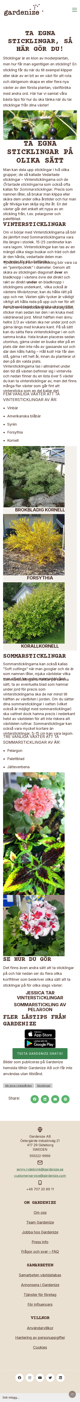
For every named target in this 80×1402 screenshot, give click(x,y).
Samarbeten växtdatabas (40, 1275)
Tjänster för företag (40, 1294)
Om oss (40, 1212)
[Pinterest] (65, 1099)
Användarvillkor (40, 1328)
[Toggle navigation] (74, 10)
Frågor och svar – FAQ (40, 1251)
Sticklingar (43, 1085)
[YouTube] (40, 1378)
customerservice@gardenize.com (40, 1176)
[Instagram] (30, 1378)
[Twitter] (50, 1378)
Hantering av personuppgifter (40, 1337)
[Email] (55, 1099)
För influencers (40, 1304)
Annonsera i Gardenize (40, 1285)
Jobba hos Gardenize (40, 1232)
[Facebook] (35, 1099)
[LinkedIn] (45, 1099)
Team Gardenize (40, 1222)
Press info (40, 1242)
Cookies (40, 1347)
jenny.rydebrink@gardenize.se (40, 1169)
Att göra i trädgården (18, 1085)
